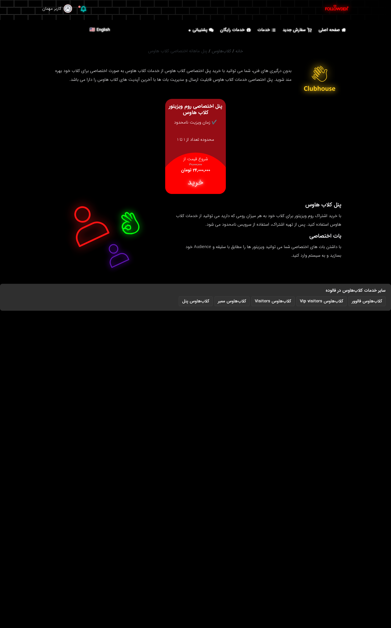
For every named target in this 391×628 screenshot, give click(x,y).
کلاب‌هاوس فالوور (367, 301)
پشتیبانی (200, 29)
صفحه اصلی (329, 29)
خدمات (263, 29)
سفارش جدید (294, 29)
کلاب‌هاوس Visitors (273, 301)
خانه (239, 51)
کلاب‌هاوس (221, 51)
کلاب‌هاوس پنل (195, 301)
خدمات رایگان (232, 29)
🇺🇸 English (100, 29)
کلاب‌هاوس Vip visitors (321, 301)
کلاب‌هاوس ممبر (232, 301)
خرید (195, 182)
